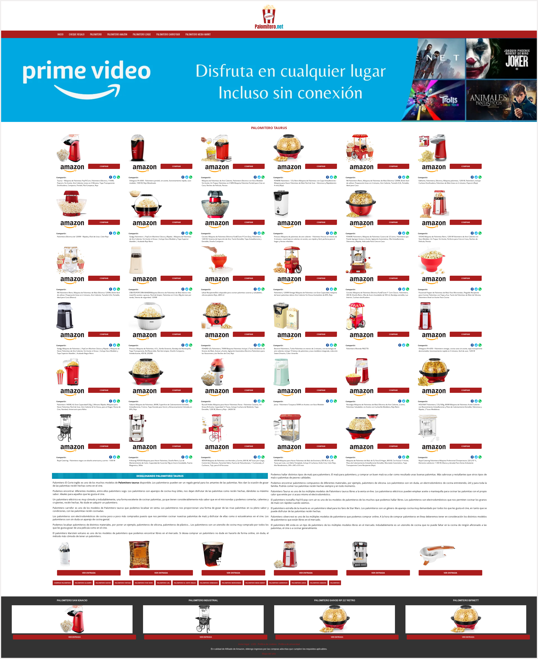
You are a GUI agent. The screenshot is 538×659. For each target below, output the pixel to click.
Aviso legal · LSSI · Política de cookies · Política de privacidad (269, 644)
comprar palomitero (62, 583)
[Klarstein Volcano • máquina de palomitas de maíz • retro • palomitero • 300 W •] (368, 555)
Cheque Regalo (76, 34)
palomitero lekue (142, 34)
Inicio (60, 34)
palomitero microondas (231, 583)
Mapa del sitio (269, 654)
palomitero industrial (203, 600)
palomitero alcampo (83, 583)
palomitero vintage (123, 583)
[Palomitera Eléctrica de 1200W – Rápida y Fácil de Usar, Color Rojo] (78, 204)
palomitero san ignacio (72, 600)
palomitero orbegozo (209, 583)
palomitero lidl (163, 583)
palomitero (96, 34)
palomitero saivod (103, 583)
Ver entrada (89, 572)
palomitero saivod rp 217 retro (334, 600)
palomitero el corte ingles (185, 583)
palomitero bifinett (466, 600)
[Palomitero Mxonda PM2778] (368, 316)
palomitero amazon (117, 34)
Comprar (104, 166)
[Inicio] (269, 26)
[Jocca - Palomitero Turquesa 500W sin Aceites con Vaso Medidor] (295, 372)
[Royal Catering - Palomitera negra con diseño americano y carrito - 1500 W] (78, 428)
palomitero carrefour (168, 34)
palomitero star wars (144, 583)
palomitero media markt (198, 34)
